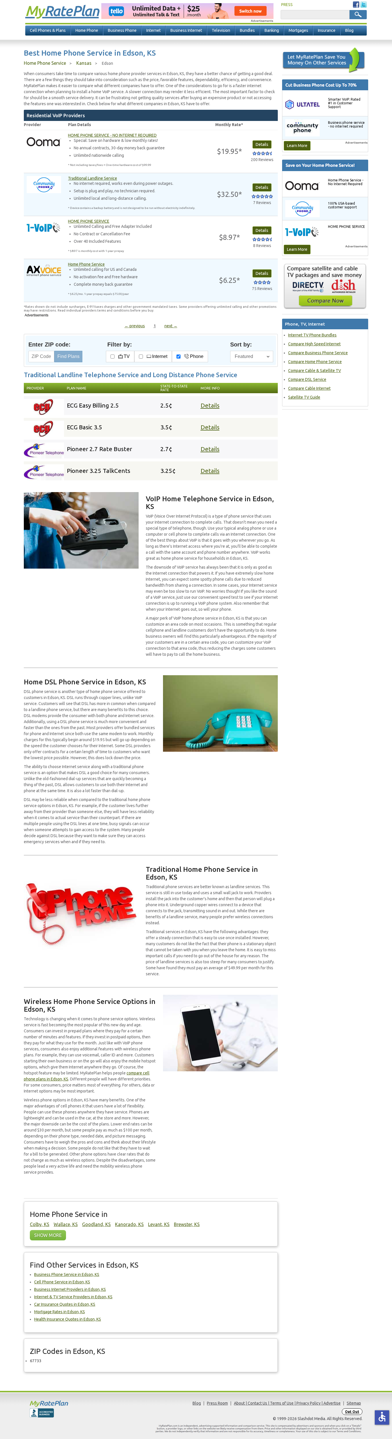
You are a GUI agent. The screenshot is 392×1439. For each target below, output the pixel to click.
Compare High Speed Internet (314, 344)
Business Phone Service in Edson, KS (66, 1274)
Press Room (217, 1403)
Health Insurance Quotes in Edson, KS (67, 1319)
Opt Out (352, 1411)
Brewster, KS (187, 1224)
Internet (153, 30)
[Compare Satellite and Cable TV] (325, 286)
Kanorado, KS (129, 1224)
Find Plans (68, 356)
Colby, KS (39, 1224)
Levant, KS (159, 1224)
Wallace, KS (66, 1224)
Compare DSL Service (307, 379)
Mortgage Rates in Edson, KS (59, 1311)
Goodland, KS (96, 1224)
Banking (272, 30)
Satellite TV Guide (304, 397)
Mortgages (298, 30)
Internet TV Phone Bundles (312, 335)
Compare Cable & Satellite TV (314, 370)
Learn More (297, 145)
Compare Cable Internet (309, 388)
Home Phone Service (45, 63)
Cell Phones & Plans (48, 30)
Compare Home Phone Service (315, 361)
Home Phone (86, 30)
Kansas (84, 63)
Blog (349, 30)
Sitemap (354, 1403)
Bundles (247, 30)
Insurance (326, 30)
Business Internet (186, 30)
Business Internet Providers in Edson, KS (70, 1289)
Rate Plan (62, 11)
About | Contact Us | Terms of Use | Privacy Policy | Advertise (287, 1403)
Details (210, 405)
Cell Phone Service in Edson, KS (62, 1282)
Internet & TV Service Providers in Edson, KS (73, 1297)
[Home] (71, 1403)
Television (221, 30)
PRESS (287, 4)
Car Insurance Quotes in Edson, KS (64, 1304)
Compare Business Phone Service (318, 353)
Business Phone (122, 30)
